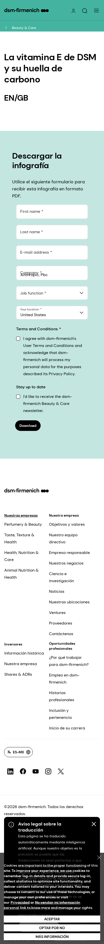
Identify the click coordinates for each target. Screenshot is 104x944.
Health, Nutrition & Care (21, 556)
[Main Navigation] (96, 10)
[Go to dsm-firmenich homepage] (26, 10)
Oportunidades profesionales (62, 646)
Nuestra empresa (64, 515)
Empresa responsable (69, 552)
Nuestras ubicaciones (69, 602)
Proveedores (60, 623)
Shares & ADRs (18, 674)
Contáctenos (61, 633)
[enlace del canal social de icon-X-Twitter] (61, 771)
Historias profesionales (61, 696)
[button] (84, 11)
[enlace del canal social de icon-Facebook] (23, 771)
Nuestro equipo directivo (63, 538)
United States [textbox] (33, 314)
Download (27, 425)
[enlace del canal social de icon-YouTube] (35, 771)
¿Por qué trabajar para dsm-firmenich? (69, 661)
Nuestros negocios (66, 563)
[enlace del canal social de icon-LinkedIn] (10, 771)
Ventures (57, 612)
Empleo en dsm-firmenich (64, 678)
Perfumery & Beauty (23, 524)
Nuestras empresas (21, 515)
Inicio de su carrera (67, 728)
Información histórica (24, 653)
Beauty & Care (24, 27)
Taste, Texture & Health (19, 538)
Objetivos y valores (67, 524)
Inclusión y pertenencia (60, 714)
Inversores (13, 644)
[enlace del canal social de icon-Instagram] (48, 771)
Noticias (56, 591)
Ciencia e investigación (61, 577)
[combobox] (52, 293)
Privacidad (20, 902)
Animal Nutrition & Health (21, 574)
